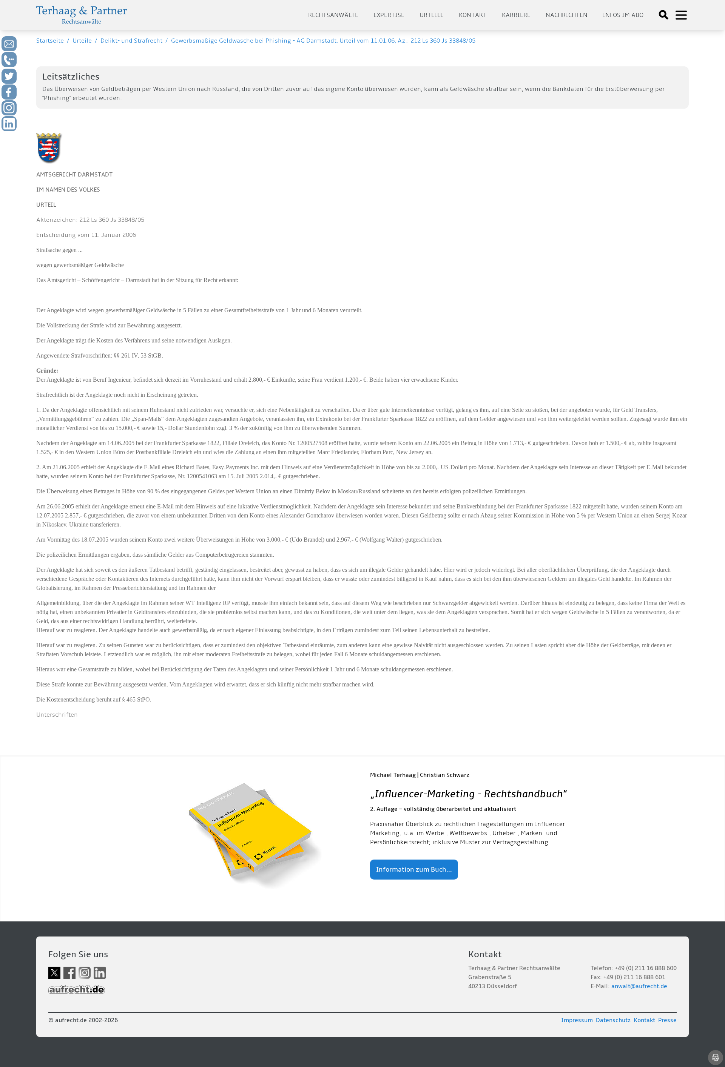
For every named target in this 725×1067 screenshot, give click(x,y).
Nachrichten (567, 15)
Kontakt (473, 15)
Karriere (516, 15)
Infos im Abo (623, 15)
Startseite (50, 41)
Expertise (388, 15)
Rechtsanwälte (333, 15)
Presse (667, 1020)
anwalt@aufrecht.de (639, 986)
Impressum (577, 1020)
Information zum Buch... (414, 870)
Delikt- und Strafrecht (131, 41)
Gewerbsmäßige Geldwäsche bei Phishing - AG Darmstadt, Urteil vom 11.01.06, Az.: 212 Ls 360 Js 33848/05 (323, 41)
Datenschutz (613, 1020)
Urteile (432, 15)
